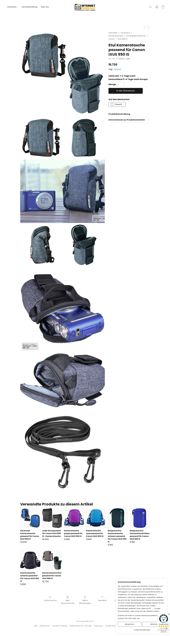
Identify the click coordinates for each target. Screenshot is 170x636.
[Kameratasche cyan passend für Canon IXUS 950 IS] (96, 518)
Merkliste (102, 600)
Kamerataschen (115, 35)
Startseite (112, 32)
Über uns (45, 7)
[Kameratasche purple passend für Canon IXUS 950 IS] (74, 518)
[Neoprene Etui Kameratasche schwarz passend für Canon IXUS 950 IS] (118, 518)
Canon (111, 39)
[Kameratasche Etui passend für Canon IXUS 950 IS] (52, 560)
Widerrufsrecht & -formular (80, 626)
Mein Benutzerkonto (67, 602)
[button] (85, 7)
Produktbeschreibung (119, 114)
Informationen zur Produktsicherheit (126, 119)
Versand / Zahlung (59, 626)
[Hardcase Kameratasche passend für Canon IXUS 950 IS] (30, 518)
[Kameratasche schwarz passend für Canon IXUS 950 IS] (30, 560)
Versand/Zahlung (29, 7)
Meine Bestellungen (85, 602)
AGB (35, 626)
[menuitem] (144, 27)
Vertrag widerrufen (85, 621)
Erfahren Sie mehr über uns (129, 618)
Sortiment (12, 7)
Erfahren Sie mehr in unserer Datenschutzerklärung (138, 615)
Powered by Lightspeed (85, 630)
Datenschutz (45, 626)
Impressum (98, 626)
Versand (117, 69)
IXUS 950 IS (122, 39)
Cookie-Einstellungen (114, 626)
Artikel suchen (50, 600)
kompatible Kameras (136, 35)
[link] (142, 629)
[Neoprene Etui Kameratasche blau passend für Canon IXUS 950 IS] (140, 518)
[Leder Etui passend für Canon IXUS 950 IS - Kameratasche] (52, 518)
